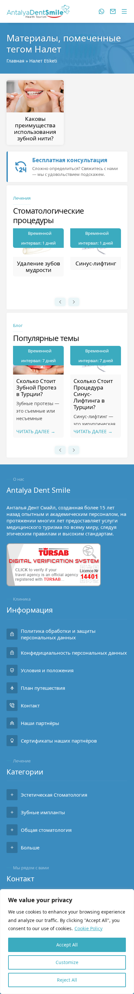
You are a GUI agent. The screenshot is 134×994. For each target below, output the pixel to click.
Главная (15, 61)
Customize (67, 962)
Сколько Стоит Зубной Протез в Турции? (36, 387)
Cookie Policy (88, 928)
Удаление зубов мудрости (38, 267)
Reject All (67, 980)
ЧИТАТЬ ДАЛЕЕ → (35, 431)
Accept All (67, 945)
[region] (67, 941)
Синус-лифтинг (95, 263)
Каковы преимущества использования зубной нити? (35, 128)
